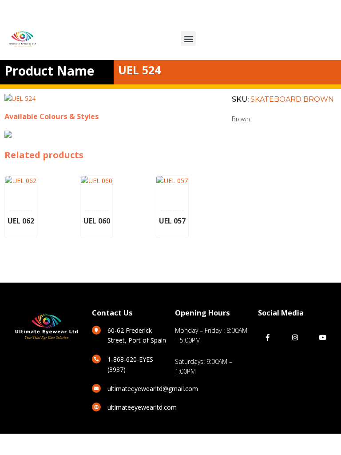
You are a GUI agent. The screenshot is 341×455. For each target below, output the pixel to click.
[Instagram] (295, 338)
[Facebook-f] (267, 338)
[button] (188, 38)
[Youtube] (323, 338)
